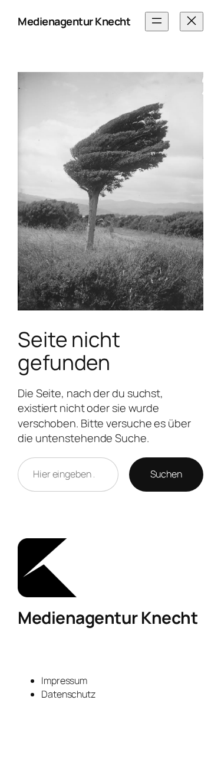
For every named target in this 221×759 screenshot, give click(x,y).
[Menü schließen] (191, 21)
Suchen (166, 473)
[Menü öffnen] (157, 21)
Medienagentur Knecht (74, 21)
